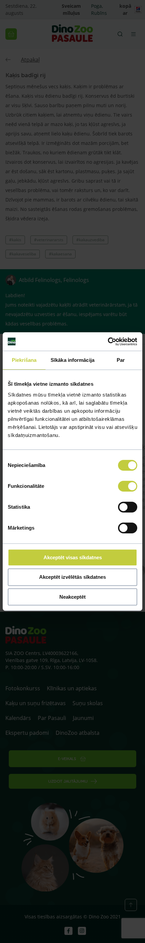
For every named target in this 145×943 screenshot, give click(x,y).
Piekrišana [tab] (24, 360)
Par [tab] (121, 360)
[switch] (127, 486)
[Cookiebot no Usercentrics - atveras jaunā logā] (107, 341)
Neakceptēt (72, 597)
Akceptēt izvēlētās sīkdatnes (72, 577)
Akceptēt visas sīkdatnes (73, 557)
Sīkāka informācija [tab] (72, 360)
